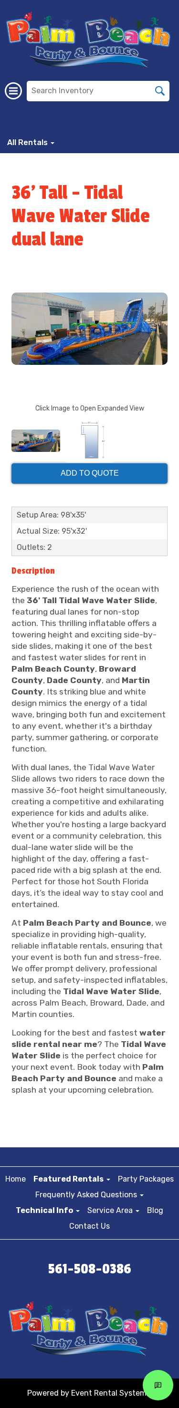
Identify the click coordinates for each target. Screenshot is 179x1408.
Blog (155, 1210)
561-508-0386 (89, 1269)
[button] (71, 1178)
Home (15, 1178)
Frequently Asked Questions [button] (87, 1194)
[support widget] (158, 1385)
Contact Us (89, 1226)
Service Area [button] (111, 1210)
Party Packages (146, 1178)
